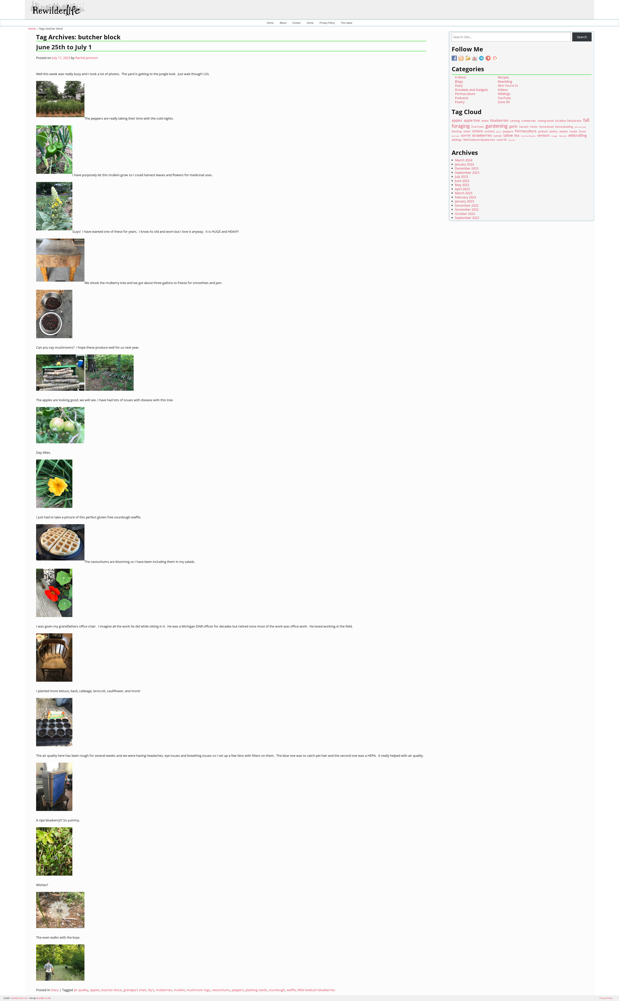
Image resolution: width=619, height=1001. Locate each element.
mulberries (164, 990)
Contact (296, 22)
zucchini (511, 140)
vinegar (554, 136)
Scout (582, 131)
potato (564, 131)
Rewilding (505, 81)
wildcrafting (577, 135)
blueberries (499, 120)
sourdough (277, 990)
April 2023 (462, 189)
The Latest (346, 22)
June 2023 (462, 181)
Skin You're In (508, 85)
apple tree (472, 120)
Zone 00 (504, 102)
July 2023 (461, 176)
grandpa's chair (134, 990)
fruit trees (477, 126)
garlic (513, 126)
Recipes (503, 77)
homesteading (564, 126)
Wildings (504, 94)
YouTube (504, 98)
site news (455, 136)
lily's (151, 990)
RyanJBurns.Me (43, 998)
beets (485, 120)
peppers (238, 990)
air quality (81, 990)
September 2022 (467, 218)
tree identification (528, 136)
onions (477, 131)
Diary (55, 990)
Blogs (459, 81)
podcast (543, 131)
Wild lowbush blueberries (316, 990)
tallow (508, 135)
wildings (457, 139)
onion (467, 131)
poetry (554, 131)
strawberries (482, 135)
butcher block (111, 990)
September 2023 (467, 172)
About (283, 22)
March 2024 (463, 160)
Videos (503, 90)
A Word (460, 77)
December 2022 (466, 205)
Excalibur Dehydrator (568, 120)
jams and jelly (580, 127)
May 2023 (462, 185)
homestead (546, 126)
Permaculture (465, 94)
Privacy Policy (327, 22)
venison (543, 135)
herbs (533, 126)
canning (515, 120)
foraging (461, 126)
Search (582, 37)
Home (270, 22)
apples (95, 990)
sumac (498, 135)
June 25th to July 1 (64, 47)
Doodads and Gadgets (471, 90)
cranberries (528, 120)
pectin (498, 132)
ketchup (457, 131)
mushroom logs (198, 990)
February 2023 (465, 197)
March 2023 (463, 193)
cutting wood (545, 120)
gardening (497, 126)
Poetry (460, 102)
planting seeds (256, 990)
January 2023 (464, 201)
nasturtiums (221, 990)
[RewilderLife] (60, 13)
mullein (179, 990)
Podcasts (461, 98)
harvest (524, 126)
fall (586, 120)
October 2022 (465, 213)
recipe (573, 131)
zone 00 (502, 139)
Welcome (563, 136)
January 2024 (464, 164)
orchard (489, 131)
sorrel (465, 135)
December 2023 (466, 168)
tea (516, 135)
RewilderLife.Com (19, 998)
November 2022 (467, 209)
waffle (291, 990)
